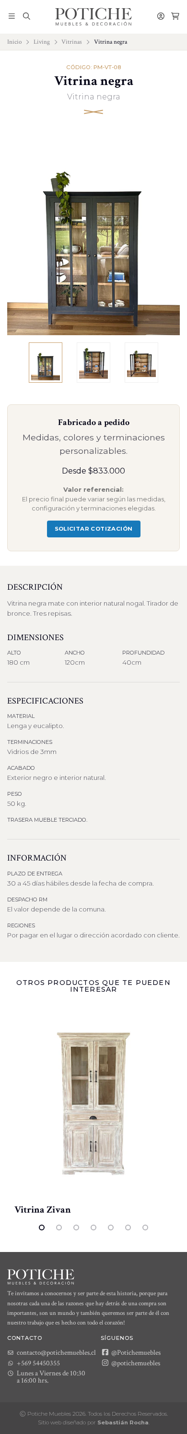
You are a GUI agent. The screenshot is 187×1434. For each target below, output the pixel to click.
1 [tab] (42, 1227)
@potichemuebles (135, 1363)
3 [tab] (76, 1227)
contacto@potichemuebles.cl (56, 1352)
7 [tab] (145, 1227)
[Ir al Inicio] (93, 16)
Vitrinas (71, 41)
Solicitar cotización (94, 528)
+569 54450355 (38, 1363)
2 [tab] (59, 1227)
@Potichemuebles (135, 1352)
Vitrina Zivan (42, 1210)
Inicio (14, 41)
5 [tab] (111, 1227)
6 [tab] (128, 1227)
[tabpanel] (93, 1111)
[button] (11, 17)
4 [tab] (93, 1227)
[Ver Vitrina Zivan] (93, 1104)
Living (42, 41)
